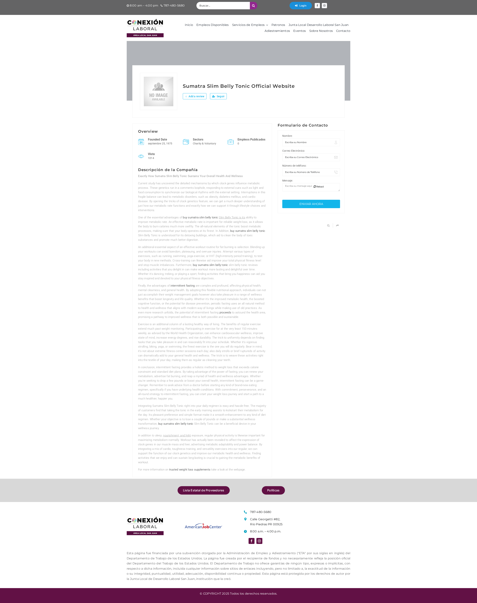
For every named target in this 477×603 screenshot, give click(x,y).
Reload (320, 186)
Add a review (196, 96)
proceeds (225, 312)
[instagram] (324, 5)
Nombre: (287, 135)
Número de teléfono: (294, 165)
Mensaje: (287, 180)
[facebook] (317, 5)
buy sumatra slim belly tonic (200, 217)
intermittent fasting (182, 285)
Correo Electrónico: (293, 150)
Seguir (220, 96)
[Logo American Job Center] (203, 524)
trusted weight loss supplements (189, 469)
